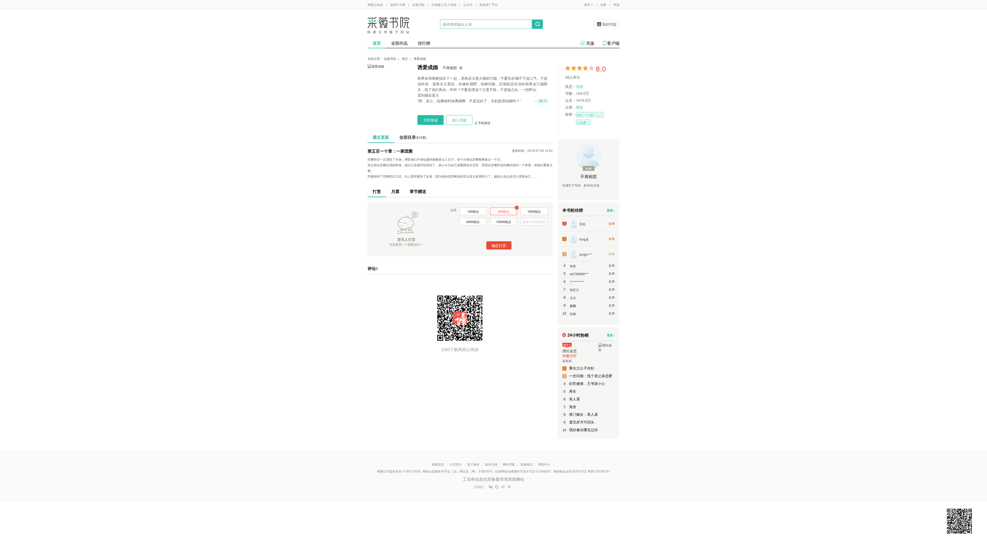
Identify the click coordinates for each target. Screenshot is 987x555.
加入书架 (459, 120)
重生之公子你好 (579, 368)
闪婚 (590, 114)
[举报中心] (633, 525)
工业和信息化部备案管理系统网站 (493, 479)
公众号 (467, 4)
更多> (611, 210)
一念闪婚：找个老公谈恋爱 (588, 375)
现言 (405, 58)
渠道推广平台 (488, 4)
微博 (503, 487)
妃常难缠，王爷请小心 (584, 383)
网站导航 (509, 464)
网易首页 (438, 464)
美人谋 (572, 398)
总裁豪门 (583, 122)
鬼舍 (570, 406)
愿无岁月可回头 (579, 421)
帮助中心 (544, 464)
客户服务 (473, 464)
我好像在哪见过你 (580, 429)
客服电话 (526, 464)
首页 (377, 43)
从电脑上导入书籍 (444, 4)
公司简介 (456, 464)
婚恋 (580, 114)
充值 (590, 43)
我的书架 (609, 24)
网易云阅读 (375, 4)
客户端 (613, 43)
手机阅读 (484, 122)
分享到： (480, 487)
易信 (497, 487)
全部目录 (412, 137)
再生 (570, 391)
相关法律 (491, 464)
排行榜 (424, 43)
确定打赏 (499, 245)
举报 (616, 4)
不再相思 (450, 67)
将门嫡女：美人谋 (581, 414)
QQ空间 (509, 487)
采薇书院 (418, 4)
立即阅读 (430, 120)
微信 (491, 487)
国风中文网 (397, 4)
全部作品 (399, 43)
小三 (600, 114)
